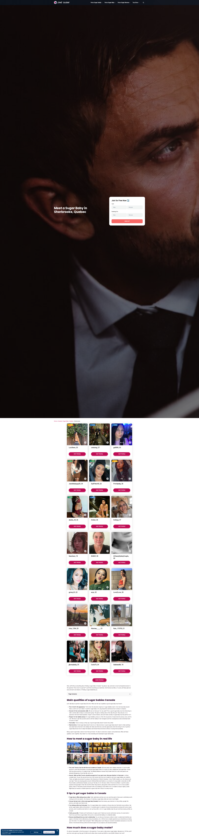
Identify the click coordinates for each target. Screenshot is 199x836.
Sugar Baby (65, 421)
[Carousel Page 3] (78, 442)
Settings (36, 832)
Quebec (71, 421)
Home (55, 421)
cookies (10, 830)
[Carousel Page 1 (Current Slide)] (98, 442)
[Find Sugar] (62, 2)
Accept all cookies (49, 832)
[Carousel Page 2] (77, 442)
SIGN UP (127, 221)
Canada (60, 421)
